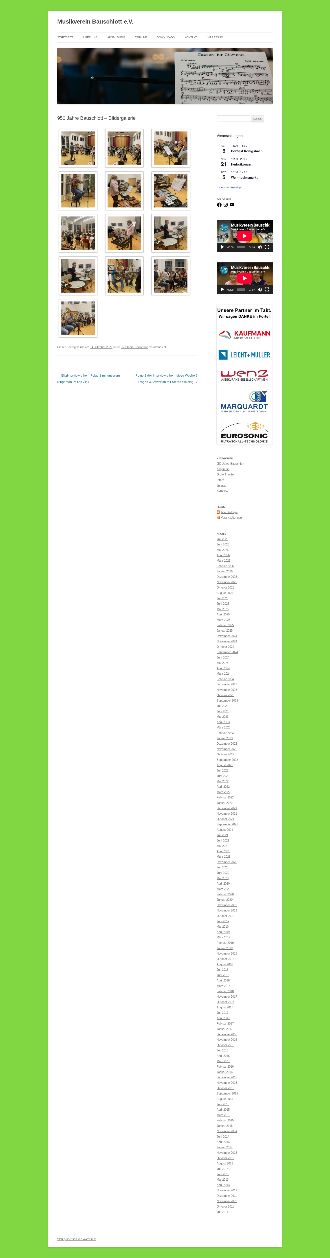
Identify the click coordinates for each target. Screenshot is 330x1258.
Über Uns (90, 37)
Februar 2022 (225, 797)
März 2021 (223, 856)
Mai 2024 (223, 663)
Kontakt (191, 37)
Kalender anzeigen (230, 187)
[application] (245, 236)
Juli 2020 (222, 867)
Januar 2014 (225, 1147)
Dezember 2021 (227, 808)
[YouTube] (232, 206)
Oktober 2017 (225, 1002)
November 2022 (227, 749)
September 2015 (227, 1093)
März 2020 (223, 889)
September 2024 (227, 652)
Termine (141, 37)
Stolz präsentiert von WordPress (76, 1239)
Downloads (166, 37)
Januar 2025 (225, 630)
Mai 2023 (223, 716)
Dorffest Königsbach (247, 151)
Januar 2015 (225, 1125)
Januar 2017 (225, 1029)
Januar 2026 (225, 571)
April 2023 (223, 722)
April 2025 (223, 614)
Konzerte (222, 490)
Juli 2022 (222, 770)
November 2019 (227, 910)
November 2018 (227, 953)
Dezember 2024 (227, 636)
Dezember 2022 (227, 743)
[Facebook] (219, 206)
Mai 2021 (223, 846)
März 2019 (223, 937)
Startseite (65, 37)
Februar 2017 (225, 1023)
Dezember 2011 (227, 1195)
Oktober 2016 (225, 1045)
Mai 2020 (223, 878)
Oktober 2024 (225, 646)
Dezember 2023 (227, 684)
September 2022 (227, 759)
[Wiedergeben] (222, 247)
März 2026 (223, 560)
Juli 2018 (222, 969)
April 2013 (223, 1185)
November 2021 (227, 813)
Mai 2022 (223, 781)
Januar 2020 (225, 899)
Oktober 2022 (225, 754)
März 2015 (223, 1115)
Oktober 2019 (225, 916)
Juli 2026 (222, 539)
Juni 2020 (223, 872)
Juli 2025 (222, 598)
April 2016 (223, 1055)
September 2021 (227, 824)
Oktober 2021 (225, 819)
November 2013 (227, 1152)
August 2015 (225, 1099)
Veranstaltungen (231, 517)
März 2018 (223, 986)
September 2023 (227, 700)
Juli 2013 (222, 1169)
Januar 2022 (225, 803)
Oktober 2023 (225, 695)
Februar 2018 (225, 991)
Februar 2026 (225, 566)
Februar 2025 (225, 625)
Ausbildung (116, 37)
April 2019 (223, 932)
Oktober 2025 (225, 587)
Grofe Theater (226, 474)
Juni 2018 (223, 975)
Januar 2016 (225, 1072)
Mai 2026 (223, 550)
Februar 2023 (225, 733)
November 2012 (227, 1190)
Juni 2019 (223, 921)
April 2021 (223, 851)
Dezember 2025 (227, 576)
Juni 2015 (223, 1104)
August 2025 (225, 593)
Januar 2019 (225, 948)
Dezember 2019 (227, 905)
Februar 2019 (225, 942)
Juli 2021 (222, 835)
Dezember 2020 (227, 862)
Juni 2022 (223, 776)
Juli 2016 (222, 1050)
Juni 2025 (223, 603)
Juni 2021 (223, 840)
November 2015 (227, 1082)
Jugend (221, 485)
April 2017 (223, 1018)
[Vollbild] (267, 247)
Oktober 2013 (225, 1158)
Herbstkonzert (242, 164)
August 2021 (225, 829)
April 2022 (223, 786)
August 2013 (225, 1163)
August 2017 (225, 1007)
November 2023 (227, 689)
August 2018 (225, 964)
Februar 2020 (225, 894)
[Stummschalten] (259, 247)
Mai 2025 (223, 609)
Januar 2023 (225, 738)
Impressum (215, 37)
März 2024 (223, 673)
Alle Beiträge (229, 512)
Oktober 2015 (225, 1088)
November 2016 (227, 1039)
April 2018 (223, 980)
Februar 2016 (225, 1066)
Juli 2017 (222, 1012)
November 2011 (227, 1201)
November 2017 (227, 996)
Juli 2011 (222, 1212)
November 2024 (227, 641)
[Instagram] (225, 206)
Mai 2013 (223, 1179)
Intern (220, 480)
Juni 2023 (223, 711)
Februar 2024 (225, 679)
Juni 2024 (223, 657)
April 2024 (223, 668)
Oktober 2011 (225, 1206)
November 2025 (227, 582)
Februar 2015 (225, 1120)
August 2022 (225, 765)
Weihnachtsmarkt (244, 177)
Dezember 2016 (227, 1034)
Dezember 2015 (227, 1077)
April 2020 (223, 883)
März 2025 (223, 619)
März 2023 (223, 727)
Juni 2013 (223, 1174)
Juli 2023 (222, 706)
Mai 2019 (223, 926)
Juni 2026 (223, 544)
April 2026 (223, 555)
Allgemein (223, 469)
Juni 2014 (223, 1136)
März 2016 (223, 1061)
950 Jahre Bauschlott (134, 347)
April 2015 (223, 1109)
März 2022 (223, 792)
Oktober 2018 (225, 959)
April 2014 (223, 1142)
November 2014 (227, 1131)
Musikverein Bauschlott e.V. (95, 21)
